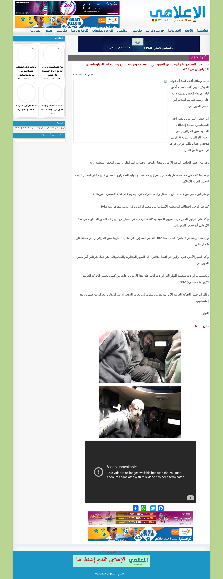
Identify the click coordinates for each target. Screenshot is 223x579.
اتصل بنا (35, 31)
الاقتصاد (122, 31)
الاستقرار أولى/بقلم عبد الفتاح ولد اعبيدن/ (26, 108)
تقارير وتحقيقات (102, 31)
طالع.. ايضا (202, 326)
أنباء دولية (174, 31)
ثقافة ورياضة (79, 31)
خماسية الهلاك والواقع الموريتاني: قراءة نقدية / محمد (52, 110)
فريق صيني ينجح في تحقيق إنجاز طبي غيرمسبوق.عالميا (40, 128)
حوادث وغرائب (155, 31)
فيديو (48, 31)
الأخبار (189, 31)
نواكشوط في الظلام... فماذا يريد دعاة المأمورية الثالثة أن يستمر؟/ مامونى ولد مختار (26, 75)
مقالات (137, 31)
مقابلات (61, 31)
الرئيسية (202, 31)
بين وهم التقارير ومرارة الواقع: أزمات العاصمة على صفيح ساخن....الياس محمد (52, 73)
